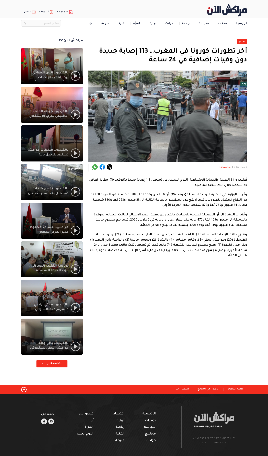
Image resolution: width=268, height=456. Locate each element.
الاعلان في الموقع (208, 389)
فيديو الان (86, 414)
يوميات (150, 420)
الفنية (120, 434)
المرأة (137, 23)
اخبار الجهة (62, 12)
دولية (153, 23)
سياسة (204, 23)
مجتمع (222, 23)
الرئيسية (241, 23)
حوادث (169, 23)
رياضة (186, 23)
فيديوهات (44, 12)
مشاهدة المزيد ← (52, 363)
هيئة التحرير (235, 389)
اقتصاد (119, 414)
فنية (121, 23)
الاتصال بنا (26, 12)
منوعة (105, 23)
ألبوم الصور (85, 434)
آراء (90, 23)
